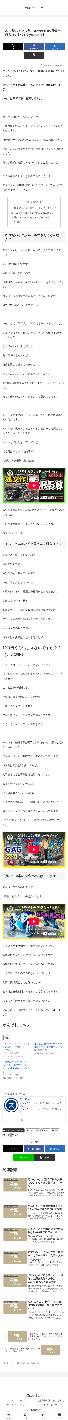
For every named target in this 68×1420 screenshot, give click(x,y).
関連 (19, 222)
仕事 (56, 1130)
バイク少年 (34, 1130)
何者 (8, 1135)
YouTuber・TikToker (15, 1130)
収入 (17, 1135)
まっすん (25, 1099)
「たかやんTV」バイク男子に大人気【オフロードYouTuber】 (16, 1047)
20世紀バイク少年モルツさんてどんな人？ (35, 208)
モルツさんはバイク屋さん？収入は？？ (34, 213)
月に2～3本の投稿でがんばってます (32, 217)
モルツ (46, 1130)
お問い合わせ (34, 1409)
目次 (29, 201)
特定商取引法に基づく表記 (50, 1400)
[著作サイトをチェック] (22, 1120)
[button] (34, 55)
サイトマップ (50, 1405)
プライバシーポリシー (18, 1405)
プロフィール (17, 1400)
